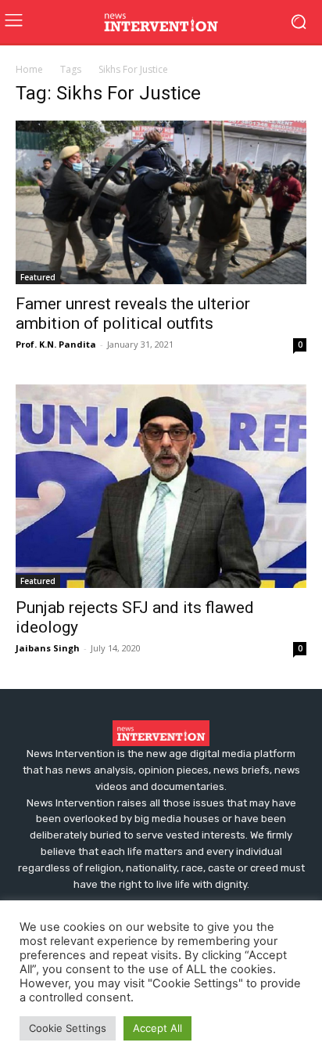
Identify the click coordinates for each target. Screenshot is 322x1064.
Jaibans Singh (48, 648)
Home (29, 69)
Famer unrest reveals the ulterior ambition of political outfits (133, 313)
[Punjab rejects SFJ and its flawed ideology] (161, 486)
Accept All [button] (157, 1028)
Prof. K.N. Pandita (56, 344)
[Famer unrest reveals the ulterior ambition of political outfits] (161, 202)
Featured (37, 277)
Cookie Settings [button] (67, 1028)
